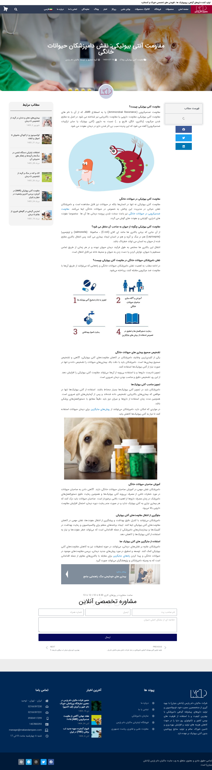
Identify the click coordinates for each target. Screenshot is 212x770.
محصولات (170, 9)
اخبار (105, 9)
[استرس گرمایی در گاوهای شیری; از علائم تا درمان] (47, 215)
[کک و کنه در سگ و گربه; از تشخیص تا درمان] (47, 177)
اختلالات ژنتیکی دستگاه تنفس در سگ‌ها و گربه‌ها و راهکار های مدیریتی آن (26, 156)
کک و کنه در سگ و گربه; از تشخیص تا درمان (29, 175)
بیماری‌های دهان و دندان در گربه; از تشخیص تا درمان (25, 119)
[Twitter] (44, 762)
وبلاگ (96, 9)
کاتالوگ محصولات (142, 9)
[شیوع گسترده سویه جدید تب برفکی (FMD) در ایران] (96, 732)
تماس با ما (72, 9)
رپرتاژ (114, 9)
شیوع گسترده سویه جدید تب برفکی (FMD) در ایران (76, 730)
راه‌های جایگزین (121, 556)
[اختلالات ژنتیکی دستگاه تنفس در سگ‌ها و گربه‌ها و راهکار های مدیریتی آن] (47, 158)
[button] (15, 9)
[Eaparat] (21, 762)
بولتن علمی (125, 9)
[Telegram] (29, 762)
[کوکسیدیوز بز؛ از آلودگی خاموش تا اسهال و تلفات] (47, 139)
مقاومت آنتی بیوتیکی (135, 59)
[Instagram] (36, 762)
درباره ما (60, 9)
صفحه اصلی (183, 9)
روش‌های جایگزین (100, 409)
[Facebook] (51, 762)
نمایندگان (85, 9)
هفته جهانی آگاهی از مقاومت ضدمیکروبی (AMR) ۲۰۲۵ (76, 717)
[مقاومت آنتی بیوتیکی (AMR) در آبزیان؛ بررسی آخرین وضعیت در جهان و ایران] (47, 196)
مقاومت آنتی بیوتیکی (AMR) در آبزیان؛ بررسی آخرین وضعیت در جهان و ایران (26, 194)
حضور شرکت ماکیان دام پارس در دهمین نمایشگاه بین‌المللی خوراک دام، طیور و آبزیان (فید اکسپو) (74, 703)
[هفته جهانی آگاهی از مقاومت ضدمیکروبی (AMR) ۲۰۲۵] (96, 720)
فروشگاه (157, 9)
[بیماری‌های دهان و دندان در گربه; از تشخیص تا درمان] (47, 122)
